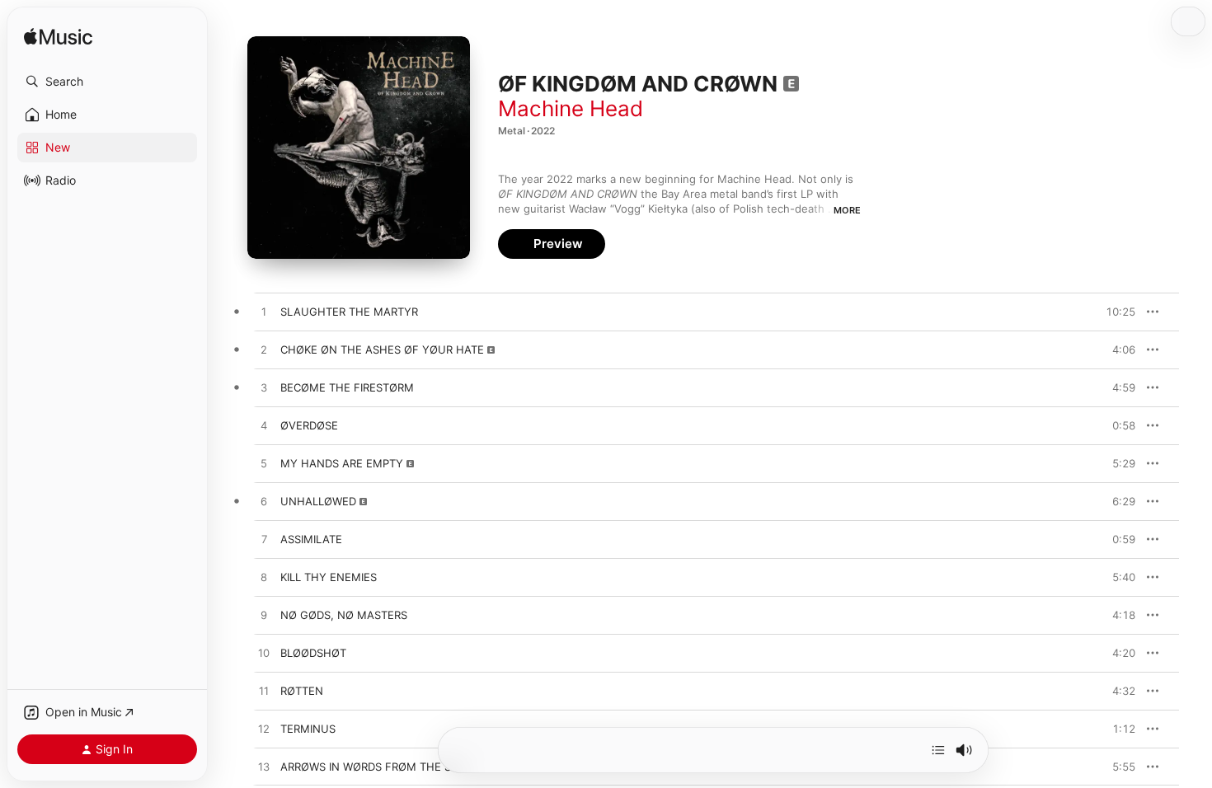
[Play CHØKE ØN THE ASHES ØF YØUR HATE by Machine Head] (263, 350)
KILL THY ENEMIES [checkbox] (328, 577)
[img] (58, 37)
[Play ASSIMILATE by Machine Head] (263, 539)
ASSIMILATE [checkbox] (311, 539)
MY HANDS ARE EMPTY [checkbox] (341, 463)
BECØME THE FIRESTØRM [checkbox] (347, 387)
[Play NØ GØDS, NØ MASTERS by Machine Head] (263, 615)
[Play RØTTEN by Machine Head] (263, 691)
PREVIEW (1117, 312)
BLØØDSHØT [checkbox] (313, 652)
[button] (107, 82)
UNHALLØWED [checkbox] (318, 501)
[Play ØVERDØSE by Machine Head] (263, 426)
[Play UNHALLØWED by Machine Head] (263, 502)
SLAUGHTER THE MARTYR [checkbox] (349, 311)
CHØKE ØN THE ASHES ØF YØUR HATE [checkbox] (382, 349)
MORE (847, 210)
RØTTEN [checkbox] (301, 690)
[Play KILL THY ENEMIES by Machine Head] (263, 577)
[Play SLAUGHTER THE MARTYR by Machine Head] (263, 312)
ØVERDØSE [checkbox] (309, 425)
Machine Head (570, 108)
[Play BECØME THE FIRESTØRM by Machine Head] (263, 388)
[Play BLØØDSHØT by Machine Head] (263, 653)
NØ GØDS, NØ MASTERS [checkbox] (343, 614)
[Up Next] (938, 750)
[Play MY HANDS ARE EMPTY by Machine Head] (263, 464)
